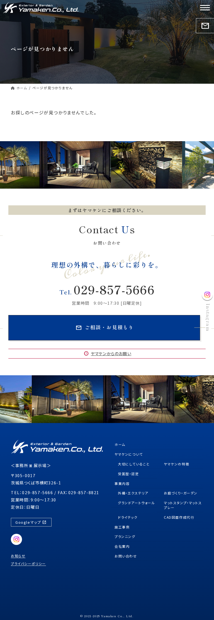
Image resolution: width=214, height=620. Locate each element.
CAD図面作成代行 (179, 517)
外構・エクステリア (133, 493)
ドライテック (128, 517)
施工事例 (122, 526)
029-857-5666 (107, 289)
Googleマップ (31, 522)
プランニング (125, 536)
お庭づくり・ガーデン (181, 493)
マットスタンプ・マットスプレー (183, 505)
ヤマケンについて (129, 454)
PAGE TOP (201, 607)
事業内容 (122, 483)
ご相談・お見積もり (105, 327)
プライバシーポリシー (28, 563)
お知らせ (18, 555)
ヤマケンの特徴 (176, 464)
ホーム (120, 444)
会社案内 (122, 546)
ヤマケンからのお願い (108, 353)
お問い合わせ (126, 556)
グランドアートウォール (136, 502)
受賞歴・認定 (128, 473)
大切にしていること (134, 464)
